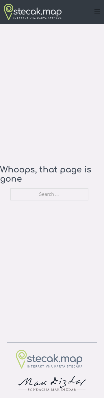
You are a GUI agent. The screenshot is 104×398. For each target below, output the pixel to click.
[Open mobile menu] (97, 12)
